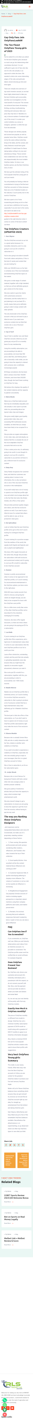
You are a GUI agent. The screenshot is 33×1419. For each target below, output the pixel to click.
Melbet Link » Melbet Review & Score (14, 1239)
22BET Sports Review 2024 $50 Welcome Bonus (16, 1196)
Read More (7, 1202)
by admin (8, 1191)
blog (9, 14)
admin (11, 30)
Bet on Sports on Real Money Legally (14, 1218)
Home (3, 14)
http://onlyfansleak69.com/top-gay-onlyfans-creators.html (15, 215)
